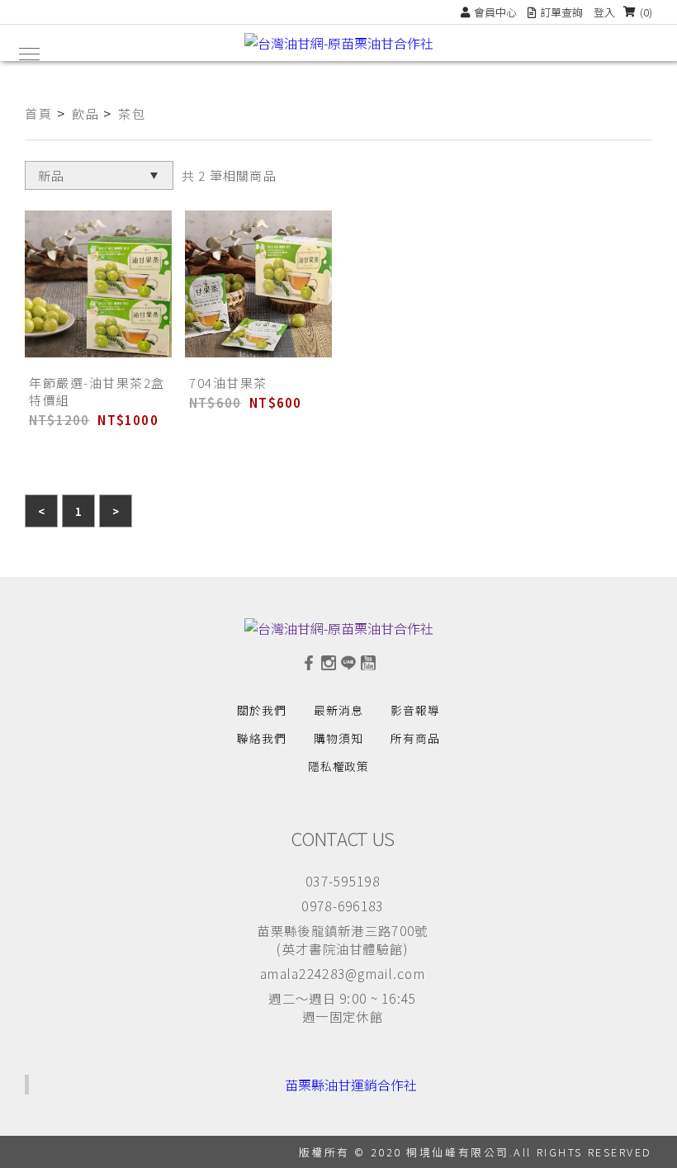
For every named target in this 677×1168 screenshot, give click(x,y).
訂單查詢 (561, 12)
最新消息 (338, 710)
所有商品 (415, 738)
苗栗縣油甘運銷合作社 (351, 1085)
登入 (604, 12)
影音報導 (415, 710)
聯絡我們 (261, 738)
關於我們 (261, 710)
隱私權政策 (339, 766)
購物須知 (338, 738)
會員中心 (495, 12)
